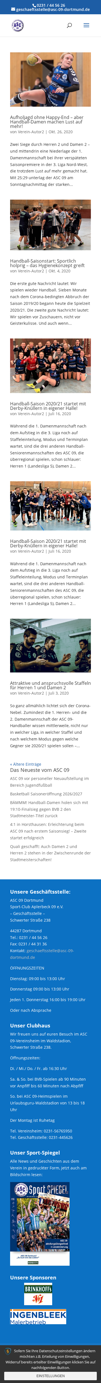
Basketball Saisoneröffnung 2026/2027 (46, 793)
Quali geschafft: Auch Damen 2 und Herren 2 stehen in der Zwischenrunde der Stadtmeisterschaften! (50, 853)
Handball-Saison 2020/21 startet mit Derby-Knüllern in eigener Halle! (48, 406)
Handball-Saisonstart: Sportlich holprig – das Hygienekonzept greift (47, 263)
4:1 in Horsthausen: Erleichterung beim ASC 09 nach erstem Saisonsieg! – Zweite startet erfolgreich (48, 831)
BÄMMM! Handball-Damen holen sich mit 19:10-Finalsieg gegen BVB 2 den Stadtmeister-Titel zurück (49, 809)
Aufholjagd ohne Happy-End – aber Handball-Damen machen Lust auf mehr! (47, 121)
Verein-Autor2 (31, 131)
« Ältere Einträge (25, 764)
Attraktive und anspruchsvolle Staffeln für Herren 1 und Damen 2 (50, 685)
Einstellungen (50, 1376)
